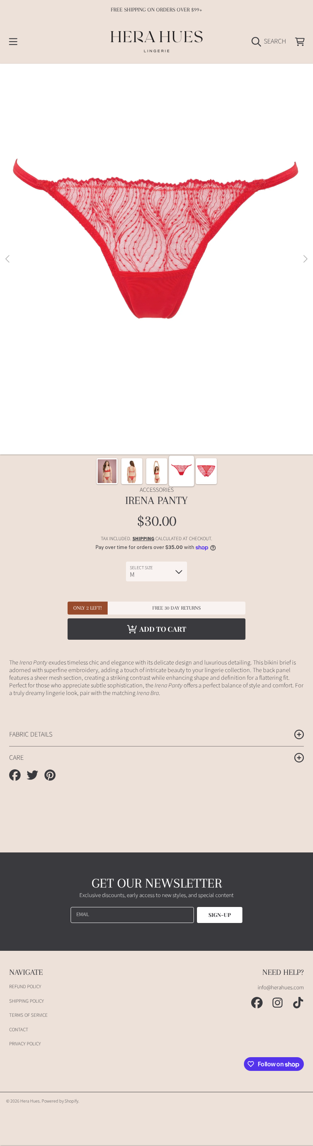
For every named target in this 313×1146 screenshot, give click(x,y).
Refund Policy (25, 986)
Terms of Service (28, 1015)
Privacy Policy (25, 1043)
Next (305, 259)
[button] (13, 41)
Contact (18, 1029)
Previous (8, 259)
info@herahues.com (281, 988)
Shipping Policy (26, 1001)
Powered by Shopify (60, 1101)
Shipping (143, 539)
